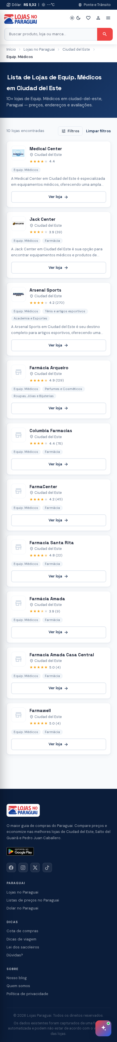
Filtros (70, 131)
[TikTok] (47, 867)
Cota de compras (22, 930)
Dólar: (21, 5)
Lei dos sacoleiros (23, 947)
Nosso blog (17, 977)
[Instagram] (23, 867)
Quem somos (18, 985)
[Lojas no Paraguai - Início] (20, 19)
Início (11, 49)
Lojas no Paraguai (39, 49)
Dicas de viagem (21, 939)
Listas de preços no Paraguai (33, 900)
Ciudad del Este (76, 49)
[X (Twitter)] (35, 867)
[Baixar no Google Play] (20, 851)
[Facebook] (11, 867)
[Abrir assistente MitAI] (103, 1028)
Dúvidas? (15, 955)
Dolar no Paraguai (22, 908)
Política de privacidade (27, 993)
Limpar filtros (98, 131)
